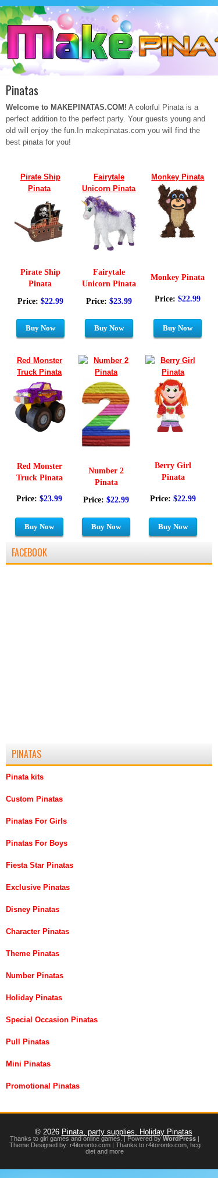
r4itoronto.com (90, 1144)
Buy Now (177, 328)
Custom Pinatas (34, 799)
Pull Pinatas (27, 1041)
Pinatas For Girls (36, 821)
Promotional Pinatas (43, 1086)
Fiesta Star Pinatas (39, 865)
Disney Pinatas (32, 909)
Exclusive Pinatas (38, 887)
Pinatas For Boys (36, 843)
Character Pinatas (37, 931)
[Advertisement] (93, 659)
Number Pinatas (34, 975)
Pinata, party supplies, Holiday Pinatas (127, 1131)
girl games (54, 1138)
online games (101, 1138)
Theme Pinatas (32, 953)
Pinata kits (25, 777)
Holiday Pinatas (34, 997)
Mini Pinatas (28, 1064)
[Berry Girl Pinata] (173, 372)
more (116, 1151)
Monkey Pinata (177, 177)
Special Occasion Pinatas (52, 1019)
